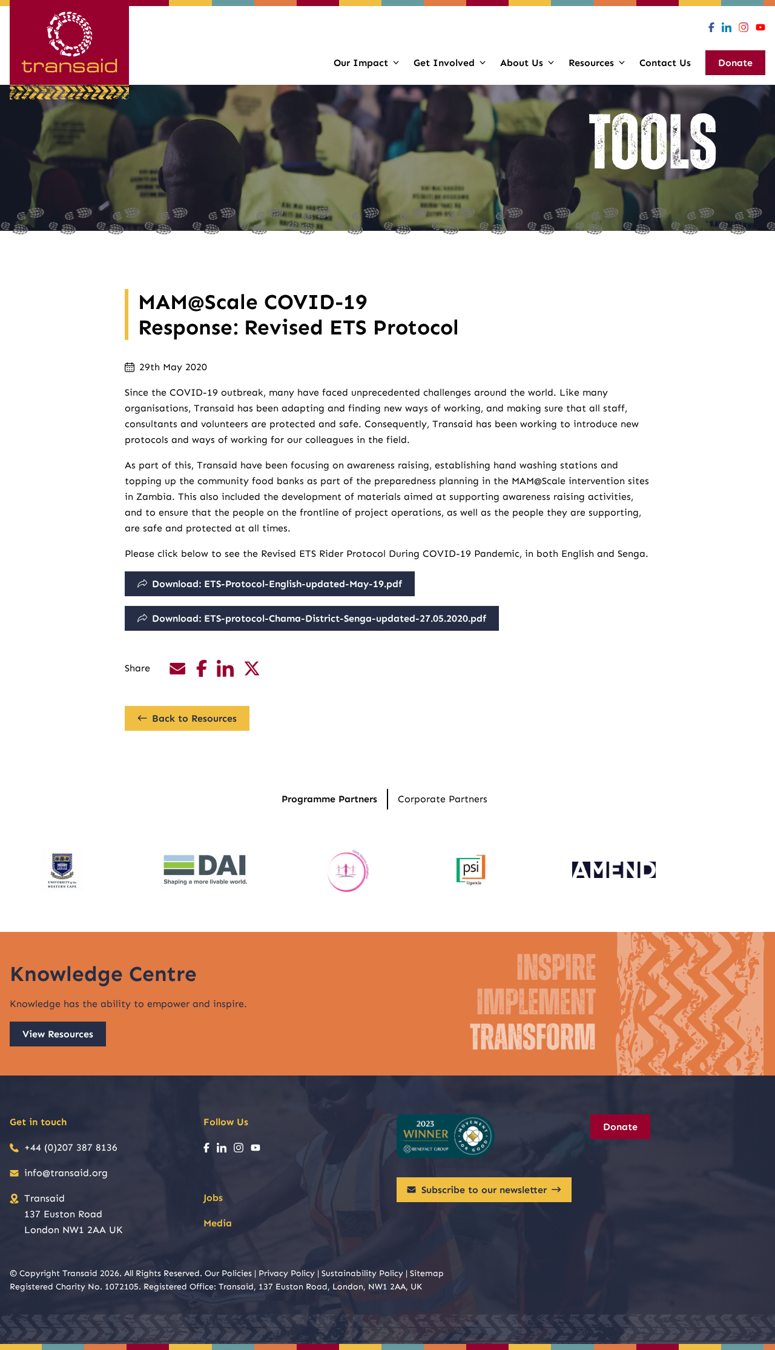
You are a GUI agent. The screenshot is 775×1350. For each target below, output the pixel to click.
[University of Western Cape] (62, 870)
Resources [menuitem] (591, 62)
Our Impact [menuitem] (361, 62)
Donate (620, 1126)
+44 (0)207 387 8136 (70, 1147)
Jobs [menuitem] (213, 1197)
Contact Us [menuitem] (665, 62)
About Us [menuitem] (521, 62)
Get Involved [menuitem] (444, 62)
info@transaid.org (66, 1173)
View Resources (57, 1034)
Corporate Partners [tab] (442, 799)
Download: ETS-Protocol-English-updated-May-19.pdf (277, 584)
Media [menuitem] (217, 1223)
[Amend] (614, 870)
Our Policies (228, 1273)
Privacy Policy (287, 1273)
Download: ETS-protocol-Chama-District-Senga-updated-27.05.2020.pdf (319, 618)
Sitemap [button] (427, 1273)
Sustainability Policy (362, 1273)
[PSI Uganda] (471, 870)
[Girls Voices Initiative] (348, 870)
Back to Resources (194, 718)
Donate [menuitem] (735, 62)
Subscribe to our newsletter (484, 1189)
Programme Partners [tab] (329, 799)
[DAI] (205, 870)
